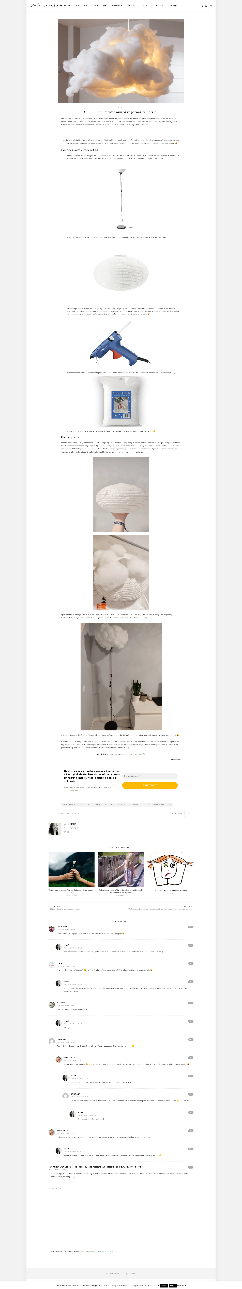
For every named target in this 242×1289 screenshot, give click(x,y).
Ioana (76, 814)
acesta (92, 237)
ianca (59, 963)
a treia (142, 754)
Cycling (159, 6)
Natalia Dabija (71, 1058)
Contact (132, 6)
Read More (181, 1285)
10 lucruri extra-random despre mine (65, 909)
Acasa (67, 6)
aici (105, 156)
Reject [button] (172, 1285)
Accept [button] (163, 1285)
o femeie (61, 1003)
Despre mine (82, 6)
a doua (134, 754)
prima (127, 754)
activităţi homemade (70, 805)
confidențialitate (71, 790)
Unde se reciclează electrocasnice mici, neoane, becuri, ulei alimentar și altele (160, 909)
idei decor (121, 805)
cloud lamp (86, 805)
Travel (145, 6)
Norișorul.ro (45, 6)
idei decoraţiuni (134, 805)
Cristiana (61, 1039)
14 (188, 814)
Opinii (121, 107)
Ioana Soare (62, 927)
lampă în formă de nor (162, 805)
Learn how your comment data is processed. (99, 1251)
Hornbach (102, 311)
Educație (173, 6)
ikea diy (147, 805)
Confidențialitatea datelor (108, 6)
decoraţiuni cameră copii (104, 805)
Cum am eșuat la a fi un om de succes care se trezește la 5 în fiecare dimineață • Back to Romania (96, 1167)
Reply (190, 927)
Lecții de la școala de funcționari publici (170, 890)
